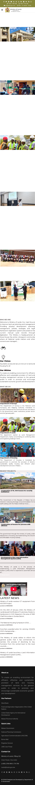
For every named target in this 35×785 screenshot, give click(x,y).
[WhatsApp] (31, 1)
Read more (5, 416)
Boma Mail (4, 739)
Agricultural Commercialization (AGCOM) (14, 735)
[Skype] (28, 1)
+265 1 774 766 (24, 3)
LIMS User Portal (6, 747)
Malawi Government (7, 728)
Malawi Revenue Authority (9, 719)
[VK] (26, 1)
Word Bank (4, 703)
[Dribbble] (16, 1)
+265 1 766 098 (12, 3)
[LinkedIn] (13, 1)
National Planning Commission (11, 732)
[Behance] (21, 1)
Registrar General (7, 743)
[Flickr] (23, 1)
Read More (5, 344)
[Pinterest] (8, 1)
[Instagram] (18, 1)
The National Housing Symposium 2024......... (15, 623)
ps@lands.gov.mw (10, 5)
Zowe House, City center (9, 760)
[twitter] (6, 1)
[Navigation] (2, 10)
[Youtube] (11, 1)
